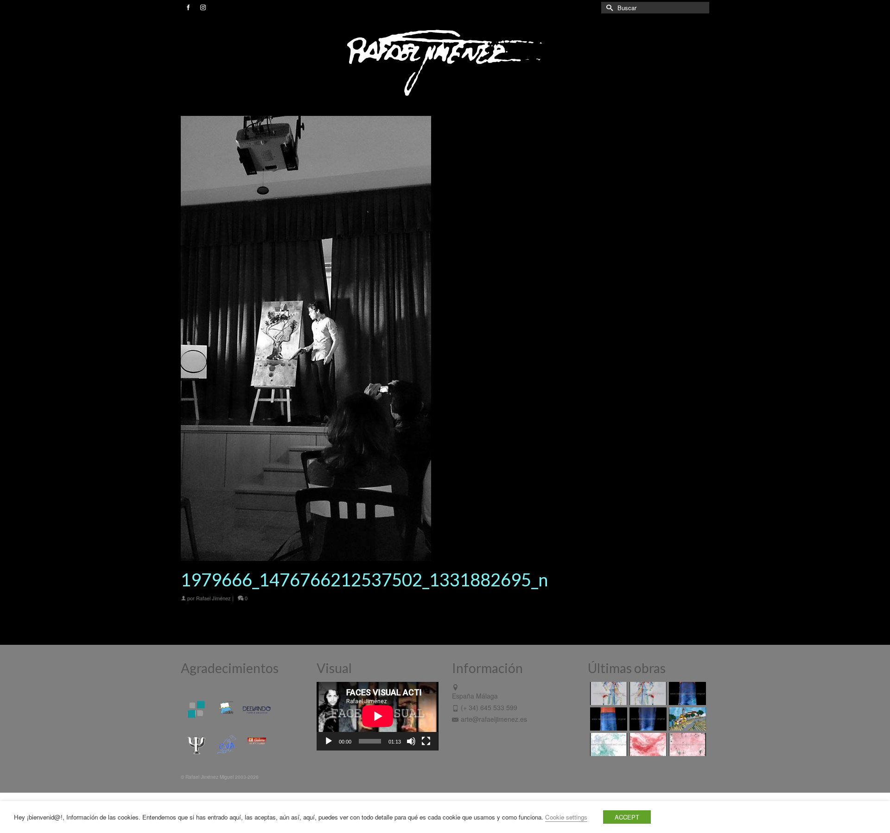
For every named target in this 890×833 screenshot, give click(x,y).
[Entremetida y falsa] (686, 744)
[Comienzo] (686, 719)
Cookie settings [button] (566, 817)
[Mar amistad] (647, 719)
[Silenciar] (411, 741)
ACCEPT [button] (627, 817)
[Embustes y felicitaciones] (607, 744)
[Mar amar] (607, 719)
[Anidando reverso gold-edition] (607, 693)
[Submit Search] (608, 7)
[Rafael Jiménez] (445, 62)
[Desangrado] (647, 744)
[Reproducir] (328, 741)
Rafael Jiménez (213, 598)
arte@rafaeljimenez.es (494, 719)
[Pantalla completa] (426, 741)
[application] (378, 716)
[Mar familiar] (686, 693)
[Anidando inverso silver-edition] (647, 693)
